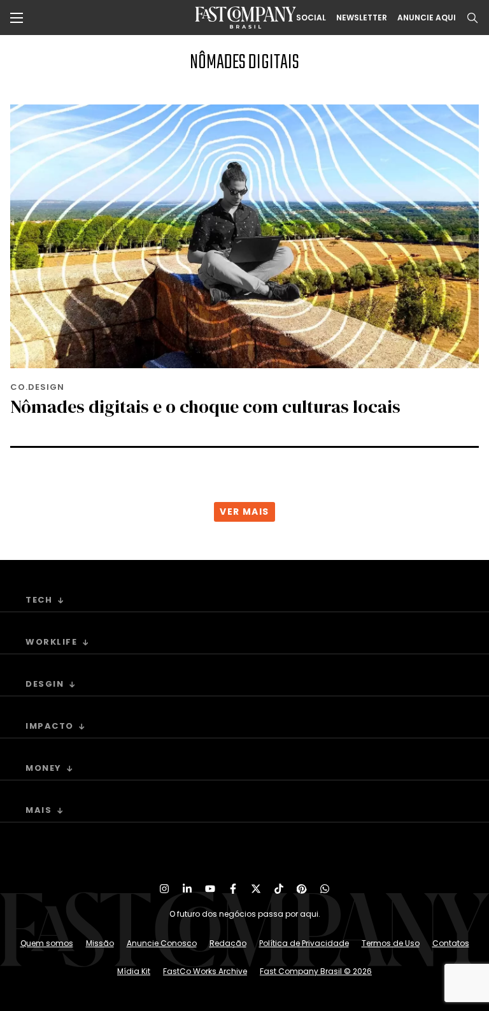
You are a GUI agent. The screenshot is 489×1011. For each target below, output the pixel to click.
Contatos (450, 943)
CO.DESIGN (37, 387)
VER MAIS (244, 511)
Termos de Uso (391, 943)
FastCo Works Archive (205, 971)
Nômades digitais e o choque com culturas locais (205, 406)
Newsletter (361, 18)
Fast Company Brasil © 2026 (316, 971)
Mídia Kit (133, 971)
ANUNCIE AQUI (426, 18)
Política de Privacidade (304, 943)
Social (311, 18)
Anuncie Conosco (162, 943)
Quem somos (46, 943)
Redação (227, 943)
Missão (100, 943)
